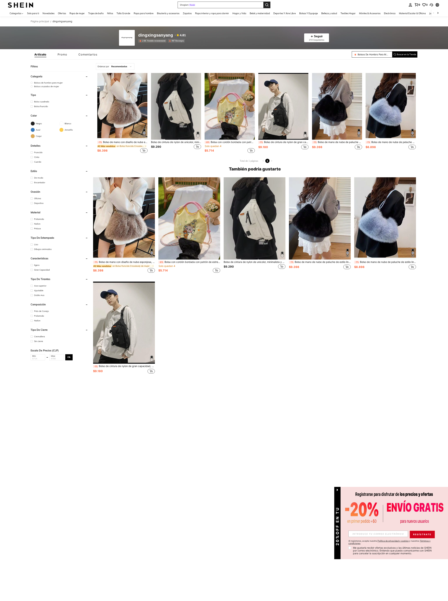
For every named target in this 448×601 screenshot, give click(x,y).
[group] (59, 83)
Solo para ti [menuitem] (33, 13)
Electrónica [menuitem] (390, 13)
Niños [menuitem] (110, 13)
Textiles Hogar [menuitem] (348, 13)
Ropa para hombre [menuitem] (143, 13)
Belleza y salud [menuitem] (329, 13)
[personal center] (410, 5)
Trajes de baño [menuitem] (96, 13)
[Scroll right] (438, 13)
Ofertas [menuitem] (62, 13)
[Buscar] (266, 5)
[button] (431, 5)
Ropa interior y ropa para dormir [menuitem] (212, 13)
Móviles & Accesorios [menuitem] (369, 13)
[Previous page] (263, 161)
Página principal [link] (40, 21)
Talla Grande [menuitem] (123, 13)
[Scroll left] (433, 13)
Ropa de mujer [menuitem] (77, 13)
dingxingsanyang (155, 35)
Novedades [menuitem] (48, 13)
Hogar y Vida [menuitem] (239, 13)
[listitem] (153, 41)
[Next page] (272, 161)
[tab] (40, 54)
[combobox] (115, 66)
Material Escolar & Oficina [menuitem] (412, 13)
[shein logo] (20, 5)
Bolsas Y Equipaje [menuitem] (308, 13)
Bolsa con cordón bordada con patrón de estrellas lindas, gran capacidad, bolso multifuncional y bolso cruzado (230, 142)
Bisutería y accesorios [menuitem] (168, 13)
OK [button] (69, 357)
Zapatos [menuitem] (187, 13)
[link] (417, 5)
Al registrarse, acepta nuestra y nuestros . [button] (389, 542)
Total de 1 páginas (249, 161)
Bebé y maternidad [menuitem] (260, 13)
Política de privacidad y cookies (393, 541)
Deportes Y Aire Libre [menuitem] (284, 13)
